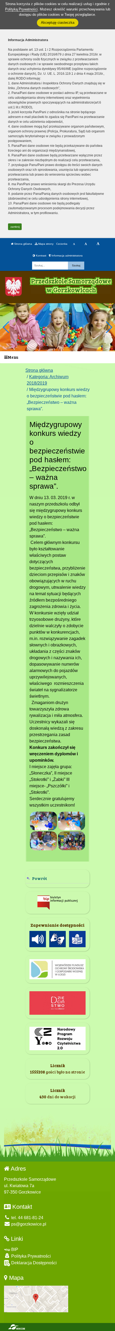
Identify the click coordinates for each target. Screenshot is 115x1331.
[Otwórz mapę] (36, 1298)
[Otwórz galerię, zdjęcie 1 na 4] (43, 821)
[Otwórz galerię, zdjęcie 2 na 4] (71, 821)
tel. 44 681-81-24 (26, 1217)
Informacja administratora (67, 255)
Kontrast (40, 255)
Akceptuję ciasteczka (57, 23)
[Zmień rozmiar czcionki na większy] (86, 244)
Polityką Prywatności (21, 9)
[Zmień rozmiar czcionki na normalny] (74, 244)
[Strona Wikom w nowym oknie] (16, 1327)
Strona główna (22, 243)
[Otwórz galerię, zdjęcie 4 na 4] (71, 840)
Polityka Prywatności (30, 1256)
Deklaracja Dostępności (33, 1263)
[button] (108, 327)
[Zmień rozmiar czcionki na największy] (98, 244)
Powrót (39, 878)
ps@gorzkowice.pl (28, 1224)
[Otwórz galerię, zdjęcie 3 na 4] (43, 840)
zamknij (15, 226)
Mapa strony (45, 243)
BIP (14, 1249)
